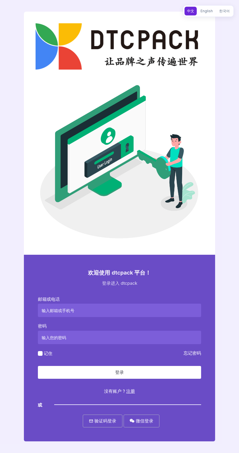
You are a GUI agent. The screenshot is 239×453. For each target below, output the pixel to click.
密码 (42, 326)
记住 (48, 353)
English (207, 11)
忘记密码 (192, 353)
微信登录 (144, 421)
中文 (190, 11)
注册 (130, 391)
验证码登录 (104, 421)
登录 (119, 372)
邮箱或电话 (49, 299)
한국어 (224, 11)
